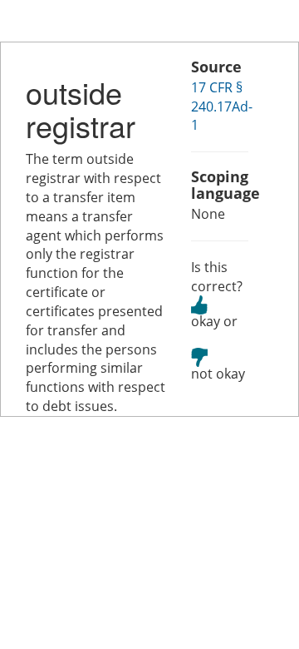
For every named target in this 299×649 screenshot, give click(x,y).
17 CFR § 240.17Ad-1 (221, 106)
